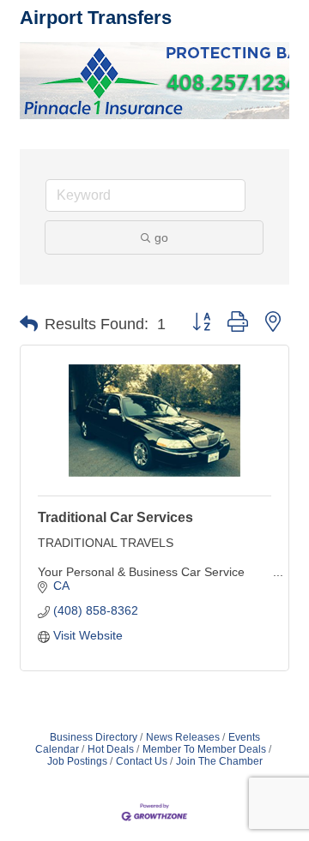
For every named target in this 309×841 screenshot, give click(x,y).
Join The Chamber (219, 761)
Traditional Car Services (115, 517)
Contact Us (141, 761)
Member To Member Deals (204, 749)
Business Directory (93, 737)
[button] (29, 324)
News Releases (183, 737)
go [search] (161, 237)
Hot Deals (111, 749)
